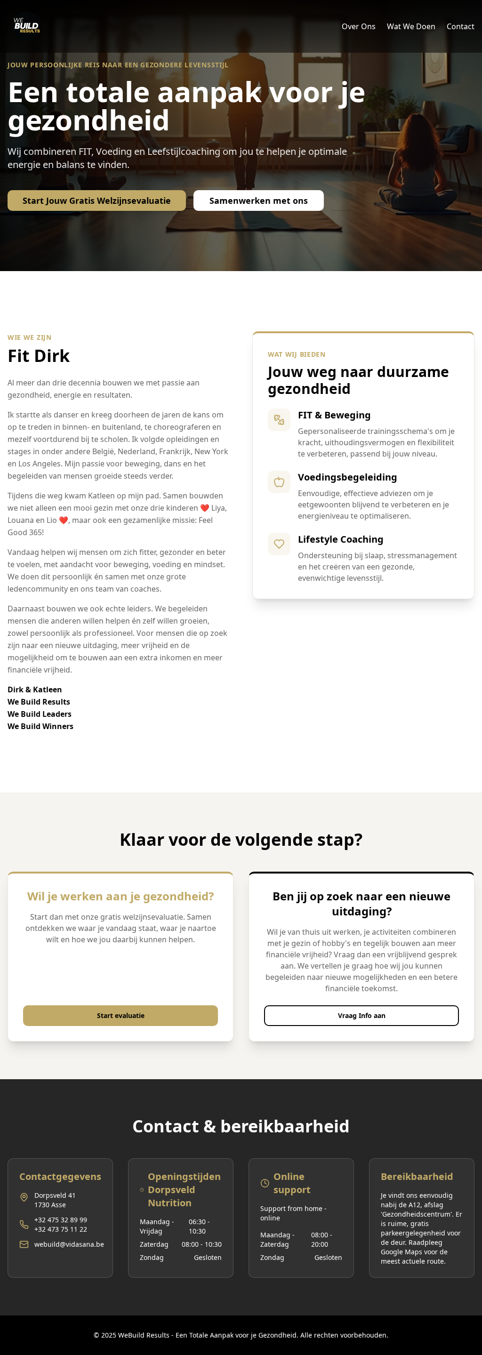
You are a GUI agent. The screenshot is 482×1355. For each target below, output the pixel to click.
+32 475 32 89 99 (60, 1219)
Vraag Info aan (362, 1015)
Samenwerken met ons (258, 200)
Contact (460, 26)
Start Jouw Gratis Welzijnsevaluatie (97, 200)
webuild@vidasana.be (69, 1244)
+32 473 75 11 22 (60, 1229)
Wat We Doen (411, 26)
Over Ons (359, 26)
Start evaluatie (121, 1015)
